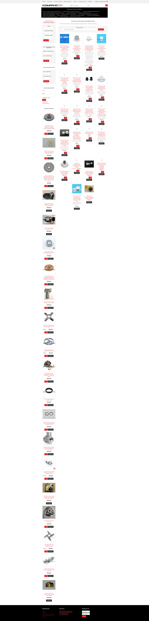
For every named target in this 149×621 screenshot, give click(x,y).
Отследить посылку (82, 1)
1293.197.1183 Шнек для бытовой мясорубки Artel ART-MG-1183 (49, 569)
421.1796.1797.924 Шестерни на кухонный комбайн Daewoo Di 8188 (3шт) (77, 199)
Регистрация (45, 101)
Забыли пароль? (45, 103)
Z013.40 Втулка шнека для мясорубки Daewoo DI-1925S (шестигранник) (101, 49)
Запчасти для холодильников (93, 15)
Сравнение (90, 1)
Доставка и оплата (67, 1)
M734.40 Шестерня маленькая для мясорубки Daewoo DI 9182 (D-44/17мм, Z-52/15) (64, 143)
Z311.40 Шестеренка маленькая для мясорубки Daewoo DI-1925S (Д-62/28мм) (64, 80)
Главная (43, 1)
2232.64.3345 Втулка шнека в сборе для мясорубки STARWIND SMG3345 (101, 166)
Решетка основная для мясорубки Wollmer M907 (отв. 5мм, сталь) (49, 252)
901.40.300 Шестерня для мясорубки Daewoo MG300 (64, 172)
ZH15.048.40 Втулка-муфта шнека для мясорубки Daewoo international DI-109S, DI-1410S (89, 49)
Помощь (74, 1)
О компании (49, 1)
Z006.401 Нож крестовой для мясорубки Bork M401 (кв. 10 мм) (48, 326)
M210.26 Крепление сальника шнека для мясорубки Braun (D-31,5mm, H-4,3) (49, 423)
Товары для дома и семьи (75, 16)
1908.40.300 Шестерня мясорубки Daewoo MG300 (89, 197)
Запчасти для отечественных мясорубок (71, 11)
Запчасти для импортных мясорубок (90, 11)
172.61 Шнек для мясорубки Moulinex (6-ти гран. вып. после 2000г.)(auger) (49, 472)
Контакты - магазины (58, 1)
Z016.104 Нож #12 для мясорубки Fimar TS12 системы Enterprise (49, 545)
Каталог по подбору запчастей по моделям (51, 11)
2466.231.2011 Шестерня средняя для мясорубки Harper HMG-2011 (49, 152)
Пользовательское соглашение (48, 614)
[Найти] (106, 5)
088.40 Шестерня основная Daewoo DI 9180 (89, 133)
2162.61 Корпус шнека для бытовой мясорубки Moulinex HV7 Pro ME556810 (48, 448)
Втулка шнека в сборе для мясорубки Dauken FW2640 (89, 172)
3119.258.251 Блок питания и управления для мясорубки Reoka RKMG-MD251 (49, 497)
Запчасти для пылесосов (62, 15)
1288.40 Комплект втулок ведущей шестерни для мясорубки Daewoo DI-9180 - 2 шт (89, 89)
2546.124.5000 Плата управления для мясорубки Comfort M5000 (49, 594)
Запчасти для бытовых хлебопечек (68, 14)
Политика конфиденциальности (48, 615)
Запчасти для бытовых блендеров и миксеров (88, 14)
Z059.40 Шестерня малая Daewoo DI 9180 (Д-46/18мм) (64, 110)
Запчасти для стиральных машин (77, 15)
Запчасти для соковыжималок (49, 15)
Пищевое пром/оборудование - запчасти (51, 14)
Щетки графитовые (64, 16)
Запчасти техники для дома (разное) (49, 16)
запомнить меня (46, 97)
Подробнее (64, 63)
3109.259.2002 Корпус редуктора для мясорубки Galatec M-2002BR (49, 204)
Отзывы (43, 616)
